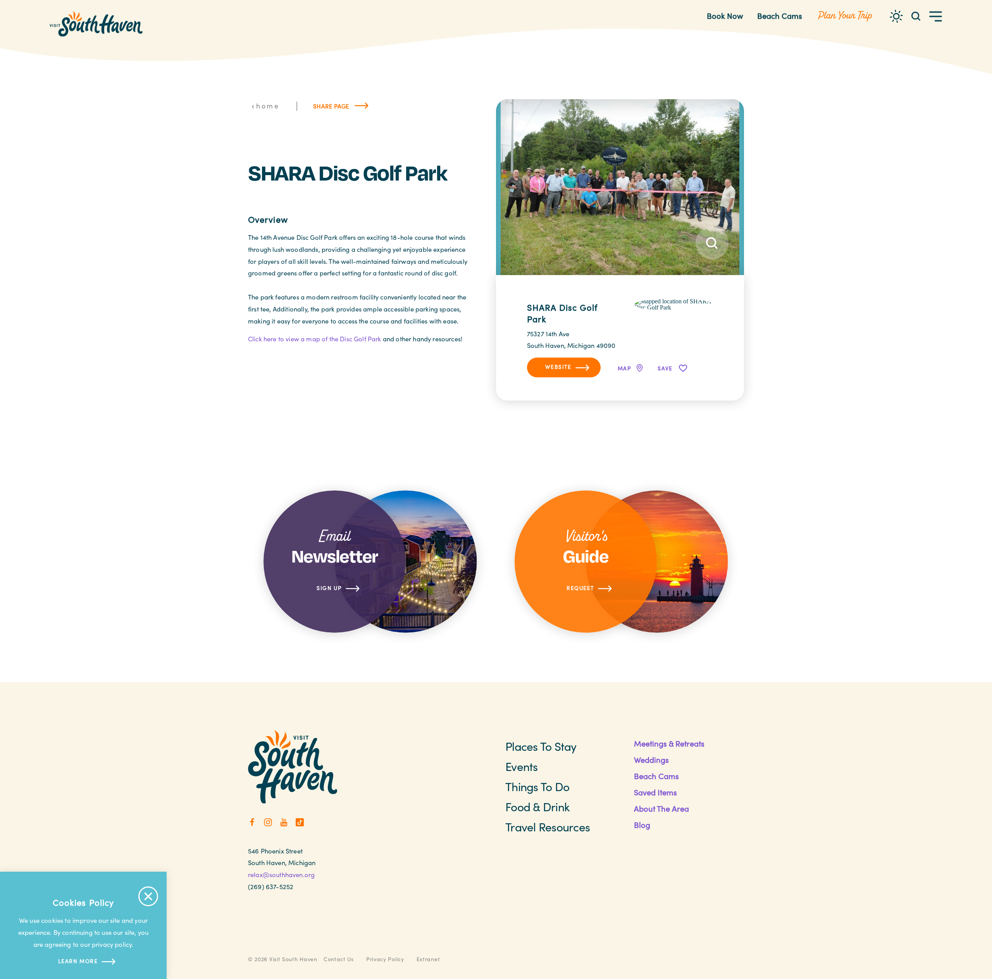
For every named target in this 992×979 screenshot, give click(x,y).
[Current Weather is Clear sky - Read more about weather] (896, 16)
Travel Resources (547, 826)
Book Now (725, 15)
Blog (642, 824)
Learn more (78, 961)
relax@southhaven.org (281, 874)
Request (580, 588)
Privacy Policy (385, 959)
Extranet (428, 959)
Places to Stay (541, 746)
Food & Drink (537, 806)
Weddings (651, 759)
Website (558, 366)
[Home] (96, 24)
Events (521, 766)
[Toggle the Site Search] (916, 15)
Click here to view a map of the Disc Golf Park (314, 338)
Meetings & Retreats (669, 743)
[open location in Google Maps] (673, 303)
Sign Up (329, 588)
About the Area (661, 808)
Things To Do (537, 786)
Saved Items (655, 792)
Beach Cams (779, 15)
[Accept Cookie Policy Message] (148, 896)
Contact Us (339, 959)
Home (267, 105)
